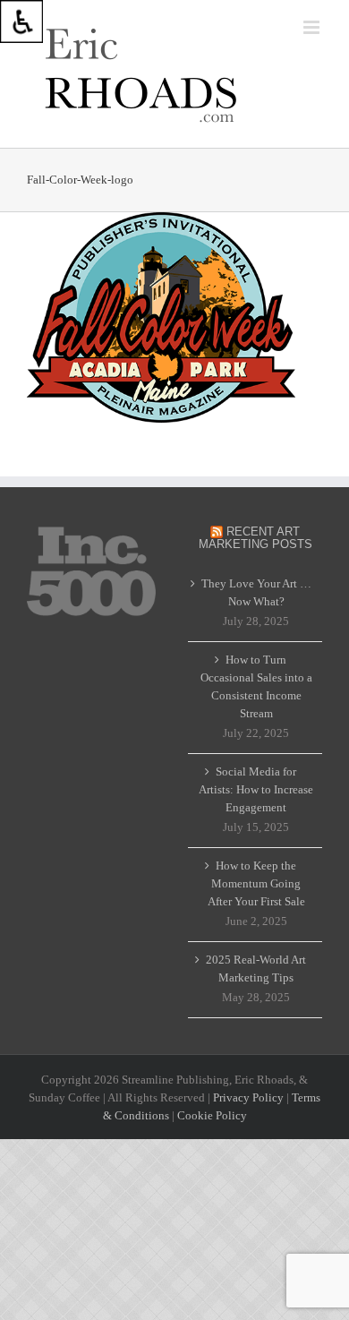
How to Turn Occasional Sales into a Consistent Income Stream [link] (256, 686)
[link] (21, 21)
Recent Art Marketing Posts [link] (255, 538)
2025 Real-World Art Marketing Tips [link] (256, 968)
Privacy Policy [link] (248, 1097)
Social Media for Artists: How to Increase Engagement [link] (256, 789)
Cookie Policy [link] (212, 1115)
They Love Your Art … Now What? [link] (256, 592)
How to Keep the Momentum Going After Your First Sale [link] (256, 883)
